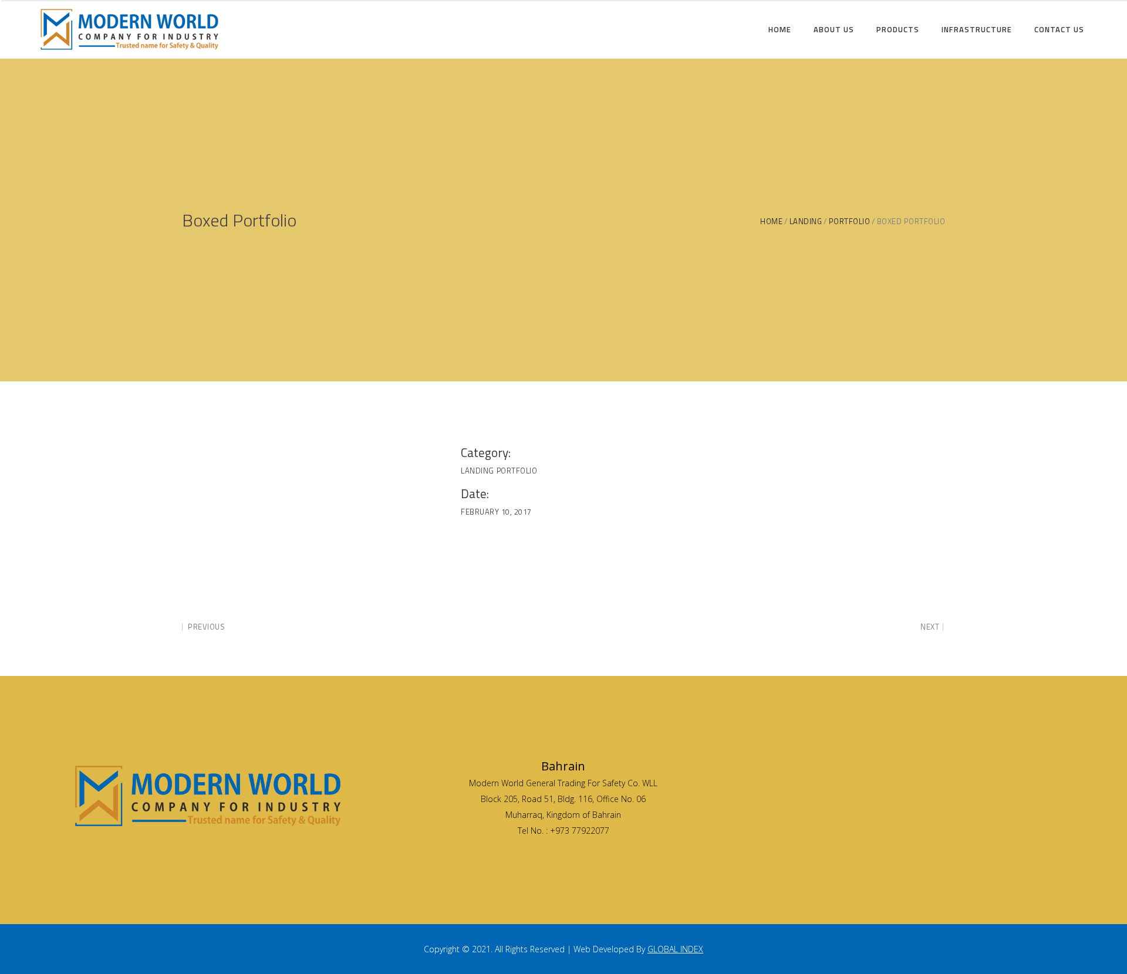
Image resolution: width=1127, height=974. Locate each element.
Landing (805, 221)
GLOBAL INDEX (675, 949)
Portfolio (849, 221)
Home (771, 221)
